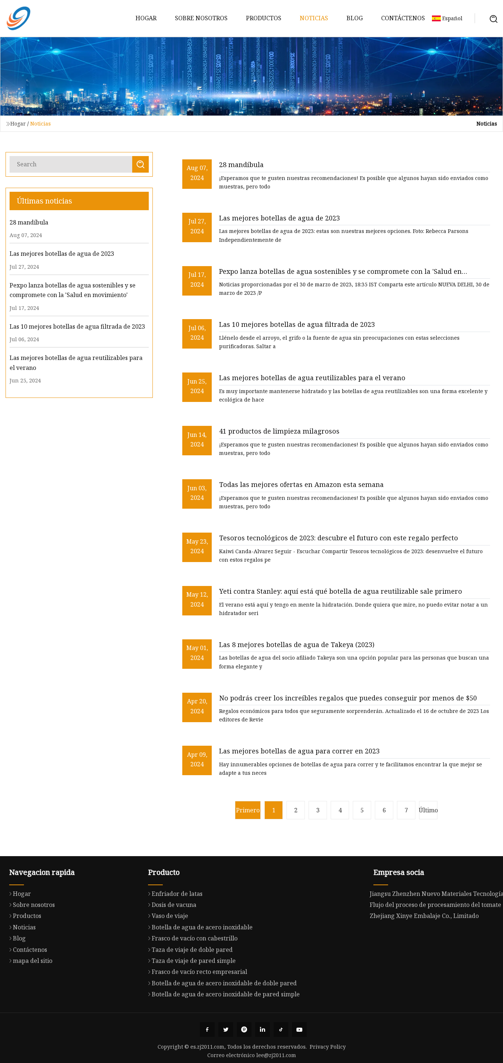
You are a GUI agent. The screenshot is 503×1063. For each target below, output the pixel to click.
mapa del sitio (32, 961)
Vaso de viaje (170, 916)
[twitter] (225, 1029)
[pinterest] (244, 1029)
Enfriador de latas (177, 894)
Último (428, 810)
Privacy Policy (328, 1046)
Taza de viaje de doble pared (192, 950)
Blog (355, 18)
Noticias (314, 18)
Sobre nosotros (201, 18)
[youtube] (299, 1029)
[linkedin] (262, 1029)
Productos (263, 18)
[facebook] (207, 1029)
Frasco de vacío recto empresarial (199, 972)
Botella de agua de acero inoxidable (202, 927)
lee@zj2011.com (276, 1055)
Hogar (146, 18)
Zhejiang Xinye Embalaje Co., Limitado (424, 916)
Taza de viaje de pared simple (194, 961)
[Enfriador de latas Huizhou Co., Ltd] (18, 18)
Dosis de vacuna (174, 905)
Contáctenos (403, 18)
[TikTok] (281, 1029)
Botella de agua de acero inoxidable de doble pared (224, 983)
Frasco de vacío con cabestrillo (195, 938)
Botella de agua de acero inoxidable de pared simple (226, 994)
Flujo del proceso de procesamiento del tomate (435, 905)
